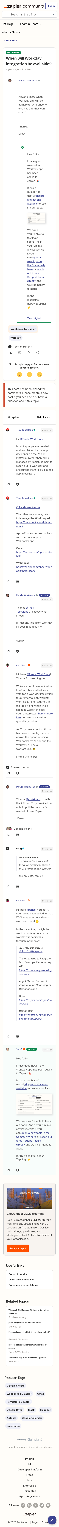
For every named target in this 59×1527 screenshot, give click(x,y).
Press (29, 1474)
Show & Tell (14, 1326)
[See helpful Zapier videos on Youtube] (48, 1505)
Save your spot (17, 1248)
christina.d (21, 665)
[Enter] (5, 14)
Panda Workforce (27, 80)
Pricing (29, 1458)
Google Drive (14, 1409)
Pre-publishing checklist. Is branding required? (29, 1332)
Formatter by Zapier (18, 1401)
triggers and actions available (35, 199)
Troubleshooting (17, 1317)
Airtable (11, 1417)
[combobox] (29, 14)
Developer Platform (29, 1469)
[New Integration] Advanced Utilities (24, 1322)
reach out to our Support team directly (34, 1140)
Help (29, 1464)
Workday (15, 337)
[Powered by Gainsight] (29, 1440)
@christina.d (33, 799)
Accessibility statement (41, 1447)
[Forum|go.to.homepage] (22, 6)
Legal (35, 1522)
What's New (10, 32)
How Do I (11, 40)
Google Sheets (16, 1385)
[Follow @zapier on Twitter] (41, 1505)
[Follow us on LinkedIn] (29, 1505)
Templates (29, 1491)
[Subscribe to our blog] (35, 1505)
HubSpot (45, 1409)
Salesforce (13, 1425)
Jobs (30, 1480)
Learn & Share (29, 24)
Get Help (7, 24)
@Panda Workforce (31, 439)
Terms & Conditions (16, 1447)
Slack (31, 1409)
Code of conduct (18, 1274)
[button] (51, 6)
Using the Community (21, 1279)
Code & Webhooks (18, 1352)
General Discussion (18, 1339)
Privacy (46, 1522)
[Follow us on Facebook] (23, 1505)
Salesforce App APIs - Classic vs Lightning (27, 1357)
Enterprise (29, 1485)
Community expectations (23, 1285)
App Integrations (29, 1496)
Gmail (40, 1393)
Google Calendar (32, 1417)
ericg (19, 848)
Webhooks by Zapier (23, 328)
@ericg (31, 909)
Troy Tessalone (24, 429)
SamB (19, 1049)
